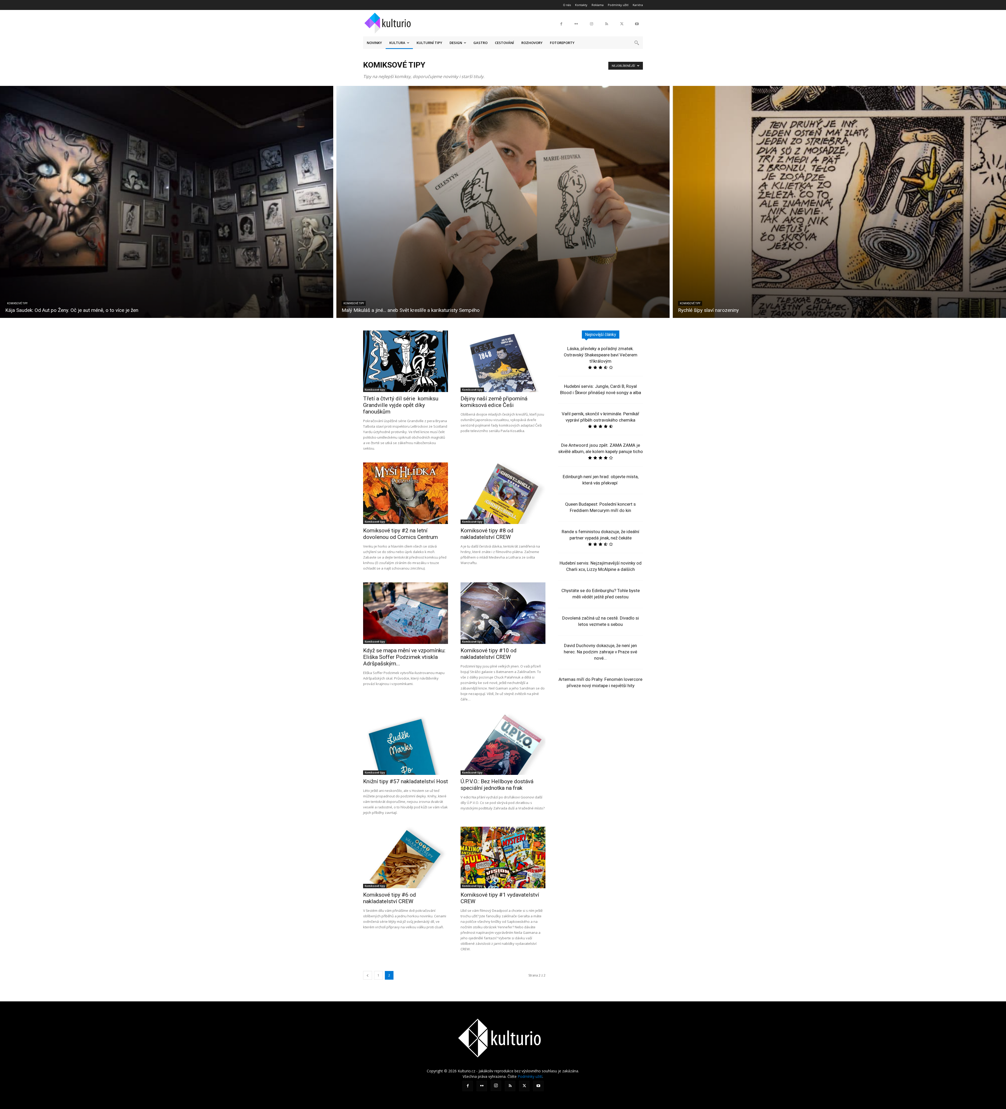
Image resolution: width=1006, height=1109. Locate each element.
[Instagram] (592, 24)
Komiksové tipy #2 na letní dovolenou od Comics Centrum (400, 533)
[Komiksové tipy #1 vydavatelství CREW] (503, 857)
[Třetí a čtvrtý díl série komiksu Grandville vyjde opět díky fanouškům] (405, 361)
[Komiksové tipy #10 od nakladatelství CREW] (503, 613)
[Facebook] (561, 24)
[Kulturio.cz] (389, 22)
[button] (636, 42)
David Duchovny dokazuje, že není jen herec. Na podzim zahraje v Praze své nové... (600, 652)
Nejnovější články (600, 334)
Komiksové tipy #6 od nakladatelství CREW (389, 898)
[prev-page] (367, 975)
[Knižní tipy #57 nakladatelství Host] (405, 744)
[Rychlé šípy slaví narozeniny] (839, 202)
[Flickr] (576, 24)
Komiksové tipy (17, 303)
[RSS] (607, 24)
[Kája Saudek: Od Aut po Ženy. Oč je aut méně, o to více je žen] (166, 202)
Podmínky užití (530, 1076)
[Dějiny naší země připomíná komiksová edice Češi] (503, 361)
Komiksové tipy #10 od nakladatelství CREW (489, 653)
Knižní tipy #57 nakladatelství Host (405, 781)
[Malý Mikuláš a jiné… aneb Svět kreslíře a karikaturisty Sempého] (503, 202)
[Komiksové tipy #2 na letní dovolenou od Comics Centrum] (405, 493)
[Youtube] (637, 24)
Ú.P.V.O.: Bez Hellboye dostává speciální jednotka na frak (497, 784)
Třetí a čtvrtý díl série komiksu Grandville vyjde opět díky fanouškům (400, 405)
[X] (622, 24)
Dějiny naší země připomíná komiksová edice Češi (494, 401)
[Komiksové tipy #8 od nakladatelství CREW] (503, 493)
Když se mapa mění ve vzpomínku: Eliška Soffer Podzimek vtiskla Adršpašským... (404, 657)
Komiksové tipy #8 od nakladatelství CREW (487, 533)
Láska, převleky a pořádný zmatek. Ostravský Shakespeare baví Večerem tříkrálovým (600, 355)
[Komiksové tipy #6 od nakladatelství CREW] (405, 857)
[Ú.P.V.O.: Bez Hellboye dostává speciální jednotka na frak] (503, 744)
